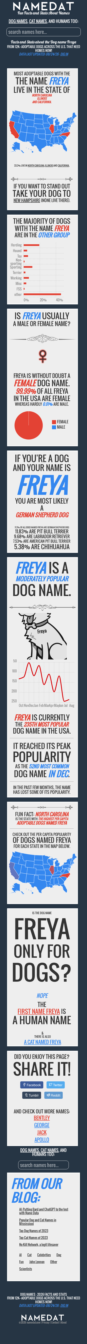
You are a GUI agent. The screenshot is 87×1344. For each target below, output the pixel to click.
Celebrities (44, 1254)
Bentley (42, 1117)
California (63, 165)
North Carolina (36, 165)
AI (20, 1254)
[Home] (42, 1319)
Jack (42, 1132)
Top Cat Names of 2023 (33, 1237)
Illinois (49, 165)
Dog (58, 1254)
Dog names (18, 21)
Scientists (25, 1268)
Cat (29, 1254)
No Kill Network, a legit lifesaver (38, 1244)
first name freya (39, 1011)
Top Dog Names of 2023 (33, 1230)
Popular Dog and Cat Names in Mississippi (37, 1222)
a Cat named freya (42, 1041)
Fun (21, 1261)
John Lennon (37, 1261)
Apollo (42, 1139)
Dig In (64, 54)
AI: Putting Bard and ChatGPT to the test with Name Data (43, 1211)
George (41, 1125)
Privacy (46, 1322)
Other (53, 1261)
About (63, 1322)
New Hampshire (27, 200)
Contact (55, 1322)
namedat (31, 1322)
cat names (38, 21)
